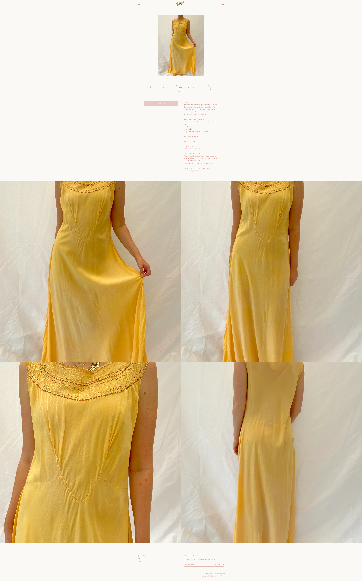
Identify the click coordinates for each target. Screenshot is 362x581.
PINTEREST (141, 561)
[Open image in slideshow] (181, 45)
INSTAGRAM (142, 558)
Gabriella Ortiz (221, 576)
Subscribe (218, 564)
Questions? (142, 556)
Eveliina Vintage (221, 573)
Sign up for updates (194, 556)
